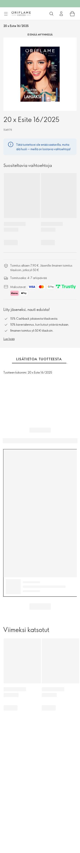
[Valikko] (5, 13)
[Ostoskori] (72, 13)
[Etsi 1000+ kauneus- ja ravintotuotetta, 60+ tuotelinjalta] (51, 13)
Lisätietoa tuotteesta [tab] (39, 359)
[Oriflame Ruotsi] (21, 13)
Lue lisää (9, 339)
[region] (40, 74)
